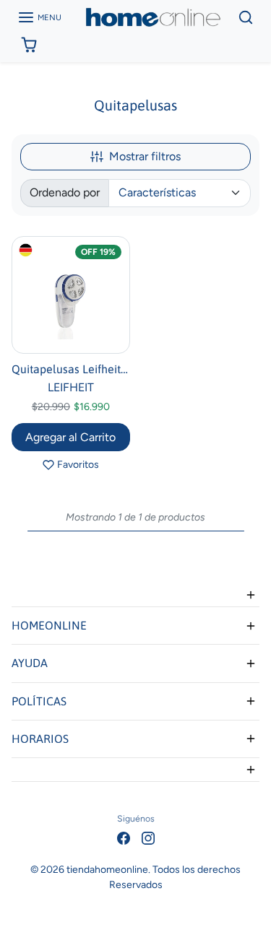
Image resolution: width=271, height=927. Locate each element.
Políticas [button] (39, 701)
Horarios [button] (40, 738)
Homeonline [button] (49, 625)
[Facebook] (123, 837)
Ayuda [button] (30, 662)
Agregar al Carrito (70, 437)
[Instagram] (148, 837)
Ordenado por (65, 192)
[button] (39, 17)
